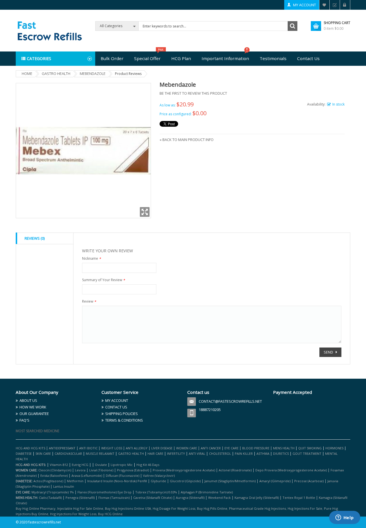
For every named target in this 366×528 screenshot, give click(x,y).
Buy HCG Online (110, 514)
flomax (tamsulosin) (114, 497)
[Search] (292, 26)
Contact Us (116, 407)
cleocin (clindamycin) (54, 470)
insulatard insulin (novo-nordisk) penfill (117, 481)
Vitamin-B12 (59, 465)
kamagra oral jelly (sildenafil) (256, 497)
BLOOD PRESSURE (255, 448)
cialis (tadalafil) (50, 497)
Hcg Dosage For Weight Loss (174, 508)
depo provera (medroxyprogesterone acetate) (291, 470)
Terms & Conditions (124, 420)
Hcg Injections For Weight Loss (73, 514)
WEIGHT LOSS (111, 448)
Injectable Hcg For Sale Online (80, 508)
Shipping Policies (121, 413)
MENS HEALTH (284, 448)
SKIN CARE (43, 453)
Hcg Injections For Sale (305, 508)
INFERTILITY (176, 453)
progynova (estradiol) (133, 470)
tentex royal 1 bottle (299, 497)
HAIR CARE (155, 453)
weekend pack (219, 497)
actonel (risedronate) (235, 470)
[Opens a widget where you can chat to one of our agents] (344, 518)
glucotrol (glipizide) (185, 481)
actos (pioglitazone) (48, 481)
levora (80, 470)
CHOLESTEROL (220, 453)
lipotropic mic (122, 465)
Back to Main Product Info (187, 139)
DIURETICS (281, 453)
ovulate (101, 465)
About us (28, 400)
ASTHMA (263, 453)
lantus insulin (63, 486)
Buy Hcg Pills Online (212, 508)
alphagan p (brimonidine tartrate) (207, 492)
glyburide (158, 481)
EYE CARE (231, 448)
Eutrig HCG (80, 465)
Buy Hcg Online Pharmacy (35, 508)
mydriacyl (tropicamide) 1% (52, 492)
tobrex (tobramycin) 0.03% (156, 492)
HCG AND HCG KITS (30, 448)
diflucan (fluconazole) (122, 475)
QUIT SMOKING (310, 448)
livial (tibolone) (101, 470)
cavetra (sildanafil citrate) (152, 497)
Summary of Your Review (103, 280)
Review (89, 302)
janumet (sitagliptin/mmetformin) (230, 481)
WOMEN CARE (186, 448)
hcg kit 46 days (147, 465)
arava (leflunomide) (86, 475)
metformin (75, 481)
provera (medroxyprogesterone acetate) (184, 470)
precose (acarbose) (309, 481)
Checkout (335, 5)
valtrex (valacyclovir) (159, 475)
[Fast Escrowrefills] (49, 30)
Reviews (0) (35, 238)
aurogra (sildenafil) (190, 497)
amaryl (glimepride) (275, 481)
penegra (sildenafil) (80, 497)
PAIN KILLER (244, 453)
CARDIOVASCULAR (68, 453)
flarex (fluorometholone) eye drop (104, 492)
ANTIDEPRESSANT (62, 448)
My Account (304, 4)
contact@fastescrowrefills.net (230, 401)
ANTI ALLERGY (137, 448)
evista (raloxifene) (54, 475)
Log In (345, 5)
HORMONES (334, 448)
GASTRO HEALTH (131, 453)
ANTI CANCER (211, 448)
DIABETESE (24, 453)
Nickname (91, 259)
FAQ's (24, 420)
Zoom (145, 212)
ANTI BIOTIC (88, 448)
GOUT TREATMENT (307, 453)
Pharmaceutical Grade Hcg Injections (257, 508)
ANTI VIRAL (197, 453)
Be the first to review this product (193, 93)
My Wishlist (324, 5)
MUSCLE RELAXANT (100, 453)
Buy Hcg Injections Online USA (128, 508)
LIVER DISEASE (161, 448)
